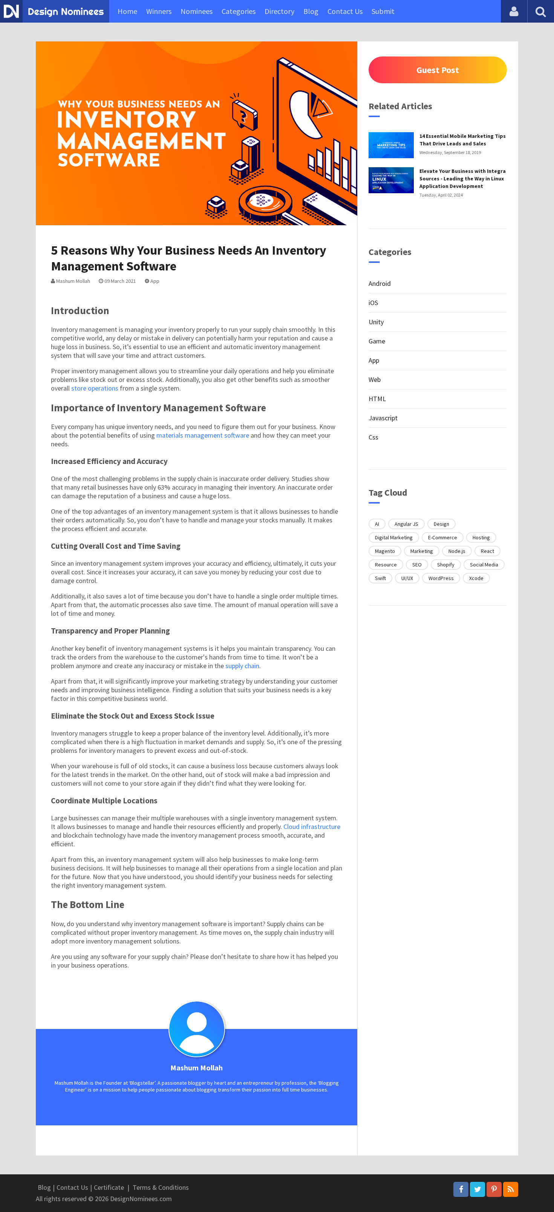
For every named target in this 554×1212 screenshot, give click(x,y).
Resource (386, 564)
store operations (94, 388)
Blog (310, 11)
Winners (158, 11)
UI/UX (407, 578)
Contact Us (345, 11)
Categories (239, 11)
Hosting (481, 537)
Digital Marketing (394, 537)
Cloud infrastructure (311, 826)
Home (127, 11)
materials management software (202, 435)
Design (441, 524)
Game (377, 341)
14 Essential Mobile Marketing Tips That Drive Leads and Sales (462, 140)
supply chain (242, 665)
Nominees (197, 11)
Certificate (109, 1187)
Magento (385, 551)
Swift (380, 578)
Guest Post (437, 70)
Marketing (421, 551)
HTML (377, 398)
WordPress (441, 578)
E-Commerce (442, 537)
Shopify (446, 564)
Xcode (476, 578)
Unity (376, 322)
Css (373, 437)
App (154, 281)
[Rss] (510, 1189)
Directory (279, 11)
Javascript (383, 418)
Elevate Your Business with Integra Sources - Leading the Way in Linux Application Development (462, 178)
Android (380, 283)
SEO (417, 564)
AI (377, 524)
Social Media (484, 564)
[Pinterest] (494, 1189)
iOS (373, 302)
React (487, 551)
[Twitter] (477, 1189)
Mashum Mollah (72, 281)
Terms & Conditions (161, 1187)
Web (375, 379)
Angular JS (406, 524)
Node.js (456, 551)
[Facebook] (460, 1189)
